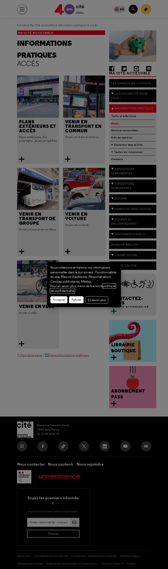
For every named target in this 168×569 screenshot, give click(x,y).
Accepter (59, 300)
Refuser (76, 300)
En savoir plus (97, 300)
